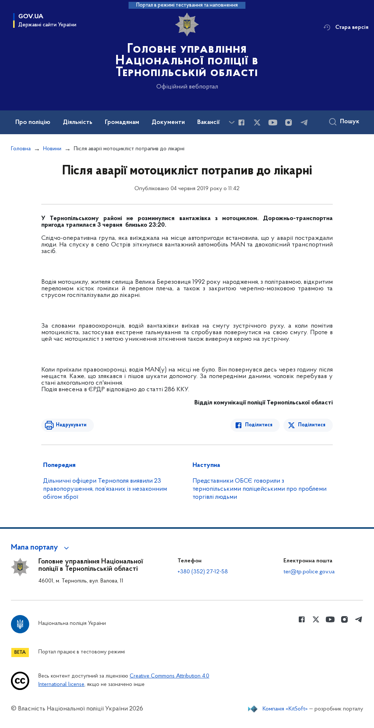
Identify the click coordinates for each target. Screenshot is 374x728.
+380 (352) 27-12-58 (203, 572)
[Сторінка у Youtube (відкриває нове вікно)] (272, 122)
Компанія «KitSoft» (285, 709)
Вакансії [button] (208, 122)
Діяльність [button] (77, 122)
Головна (21, 149)
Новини (52, 149)
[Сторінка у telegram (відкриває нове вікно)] (304, 122)
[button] (41, 547)
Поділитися (258, 425)
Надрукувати (71, 425)
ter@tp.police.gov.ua (309, 572)
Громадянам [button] (122, 122)
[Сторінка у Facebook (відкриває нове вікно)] (241, 122)
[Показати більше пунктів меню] (231, 122)
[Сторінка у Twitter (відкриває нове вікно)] (257, 122)
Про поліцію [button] (32, 122)
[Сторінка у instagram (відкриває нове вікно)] (288, 122)
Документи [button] (168, 122)
